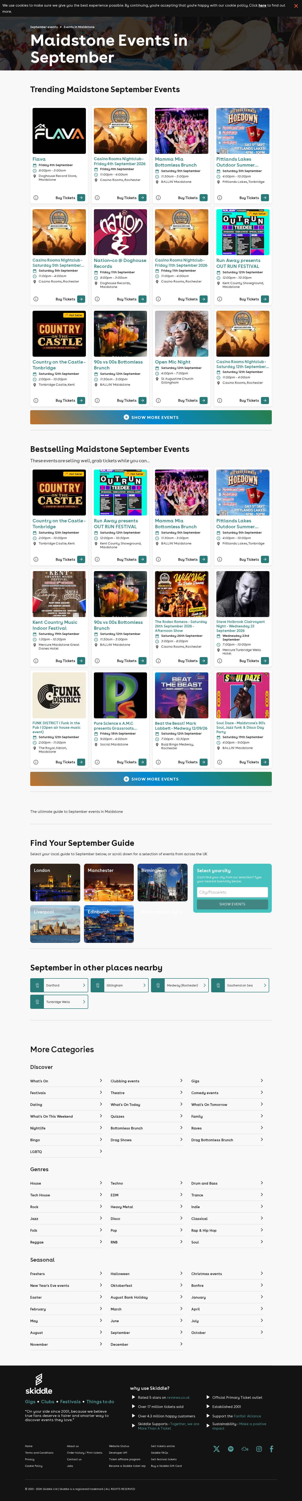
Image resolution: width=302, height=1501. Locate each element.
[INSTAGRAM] (259, 1449)
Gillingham (121, 985)
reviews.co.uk (178, 1397)
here (262, 5)
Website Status (119, 1446)
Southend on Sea (242, 985)
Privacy (29, 1459)
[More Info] (36, 197)
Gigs (30, 1401)
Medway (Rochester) (182, 985)
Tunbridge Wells (61, 1002)
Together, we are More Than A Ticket (168, 1426)
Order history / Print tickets (84, 1452)
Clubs (47, 1401)
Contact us (74, 1459)
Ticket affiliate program (124, 1459)
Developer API (118, 1452)
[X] (217, 1449)
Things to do (100, 1401)
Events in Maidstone (79, 27)
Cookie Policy (33, 1466)
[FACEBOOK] (271, 1449)
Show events (232, 904)
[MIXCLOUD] (245, 1449)
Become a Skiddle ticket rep (127, 1466)
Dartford (61, 985)
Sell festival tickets (164, 1459)
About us (73, 1446)
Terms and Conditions (39, 1452)
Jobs (70, 1466)
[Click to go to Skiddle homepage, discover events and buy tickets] (39, 1383)
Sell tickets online (163, 1446)
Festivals (70, 1401)
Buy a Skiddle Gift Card (166, 1466)
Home (29, 1446)
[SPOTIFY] (231, 1449)
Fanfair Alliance (247, 1416)
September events (44, 27)
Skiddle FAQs (159, 1452)
